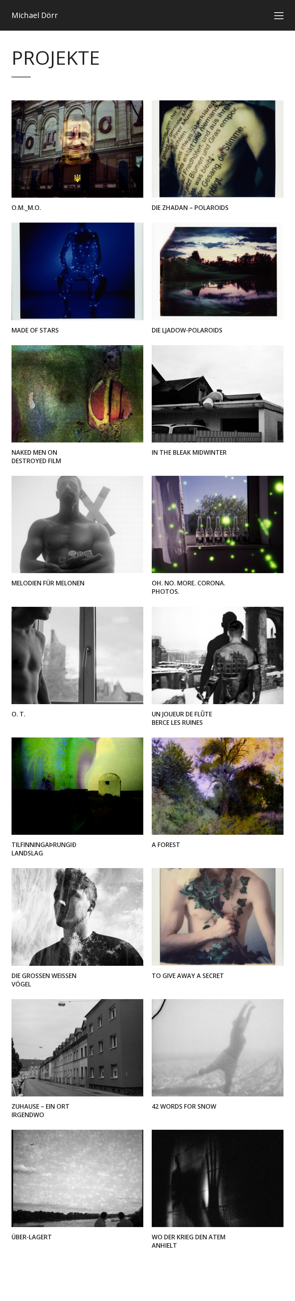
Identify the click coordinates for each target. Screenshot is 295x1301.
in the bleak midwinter (189, 452)
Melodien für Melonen (48, 583)
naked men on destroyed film (36, 456)
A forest (166, 845)
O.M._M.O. (26, 207)
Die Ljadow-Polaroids (187, 330)
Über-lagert (32, 1237)
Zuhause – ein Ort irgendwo (41, 1110)
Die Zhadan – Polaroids (190, 207)
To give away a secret (188, 976)
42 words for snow (184, 1106)
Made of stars (35, 330)
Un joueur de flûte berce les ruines (182, 718)
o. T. (18, 714)
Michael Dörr (35, 15)
